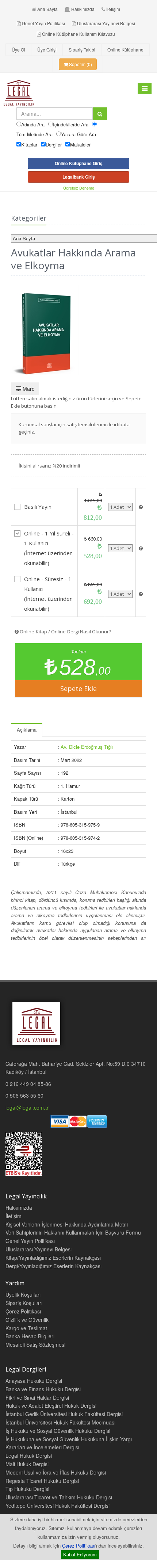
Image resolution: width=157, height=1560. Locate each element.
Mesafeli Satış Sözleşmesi (35, 1344)
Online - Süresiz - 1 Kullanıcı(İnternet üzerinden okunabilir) (48, 593)
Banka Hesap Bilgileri (29, 1336)
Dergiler (54, 144)
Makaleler (80, 144)
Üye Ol (18, 49)
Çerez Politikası (78, 1545)
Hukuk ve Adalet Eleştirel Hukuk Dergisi (50, 1405)
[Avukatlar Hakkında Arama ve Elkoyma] (78, 330)
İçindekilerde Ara (70, 124)
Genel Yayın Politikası (43, 23)
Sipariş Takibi (82, 49)
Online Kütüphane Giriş (79, 163)
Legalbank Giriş (78, 176)
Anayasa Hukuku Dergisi (33, 1380)
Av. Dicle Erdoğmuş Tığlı (87, 746)
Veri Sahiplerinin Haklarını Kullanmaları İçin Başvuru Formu (73, 1232)
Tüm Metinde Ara (34, 134)
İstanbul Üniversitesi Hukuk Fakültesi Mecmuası (60, 1422)
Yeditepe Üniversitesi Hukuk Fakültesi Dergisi (57, 1505)
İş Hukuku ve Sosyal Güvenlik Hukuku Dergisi (57, 1430)
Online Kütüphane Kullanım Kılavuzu (78, 34)
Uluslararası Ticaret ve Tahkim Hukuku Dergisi (58, 1497)
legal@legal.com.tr (27, 1107)
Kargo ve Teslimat (26, 1328)
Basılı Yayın (37, 506)
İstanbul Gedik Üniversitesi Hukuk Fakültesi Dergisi (64, 1414)
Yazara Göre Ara (78, 134)
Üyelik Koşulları (23, 1294)
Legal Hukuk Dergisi (28, 1455)
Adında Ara (33, 124)
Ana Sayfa (47, 9)
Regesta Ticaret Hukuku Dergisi (42, 1480)
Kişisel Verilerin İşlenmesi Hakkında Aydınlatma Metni (66, 1224)
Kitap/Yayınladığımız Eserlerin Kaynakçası (53, 1257)
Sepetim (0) (80, 64)
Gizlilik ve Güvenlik (27, 1319)
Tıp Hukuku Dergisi (27, 1488)
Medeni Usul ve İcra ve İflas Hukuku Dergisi (55, 1472)
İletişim (113, 9)
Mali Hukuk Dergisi (27, 1464)
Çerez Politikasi (23, 1311)
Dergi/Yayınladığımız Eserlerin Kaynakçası (53, 1266)
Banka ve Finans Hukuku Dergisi (43, 1389)
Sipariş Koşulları (23, 1303)
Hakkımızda (83, 9)
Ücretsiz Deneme (78, 188)
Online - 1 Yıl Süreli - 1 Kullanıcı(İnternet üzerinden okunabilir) (49, 548)
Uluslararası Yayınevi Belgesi (106, 23)
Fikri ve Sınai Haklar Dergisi (37, 1397)
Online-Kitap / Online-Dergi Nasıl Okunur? (65, 631)
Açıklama (27, 729)
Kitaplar (29, 144)
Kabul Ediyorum (80, 1554)
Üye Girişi (47, 49)
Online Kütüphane (125, 49)
